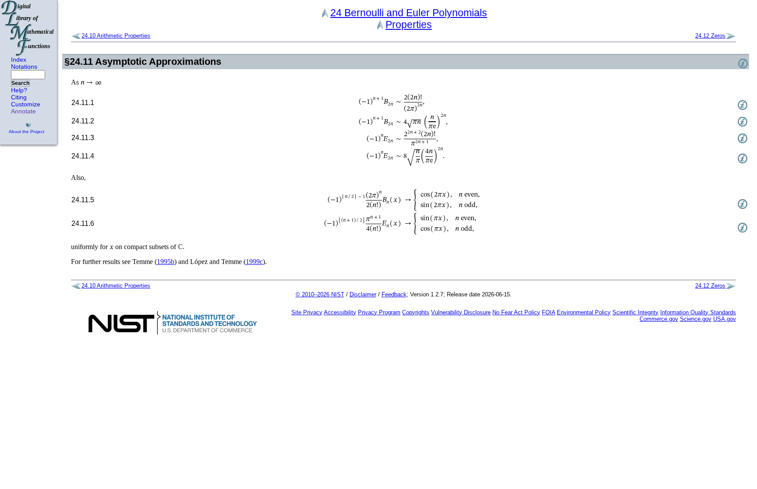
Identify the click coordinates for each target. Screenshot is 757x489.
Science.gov (695, 319)
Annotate (23, 111)
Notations (24, 66)
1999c (254, 261)
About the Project (26, 131)
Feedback (394, 294)
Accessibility (340, 312)
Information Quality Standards (698, 312)
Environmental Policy (584, 312)
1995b (165, 261)
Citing (19, 97)
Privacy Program (379, 312)
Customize (25, 104)
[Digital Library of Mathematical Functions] (28, 28)
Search (20, 83)
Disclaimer (363, 294)
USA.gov (724, 319)
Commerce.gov (659, 319)
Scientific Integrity (635, 312)
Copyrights (415, 312)
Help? (19, 90)
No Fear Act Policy (516, 312)
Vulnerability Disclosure (461, 312)
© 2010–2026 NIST (320, 294)
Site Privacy (306, 312)
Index (18, 59)
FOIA (548, 312)
